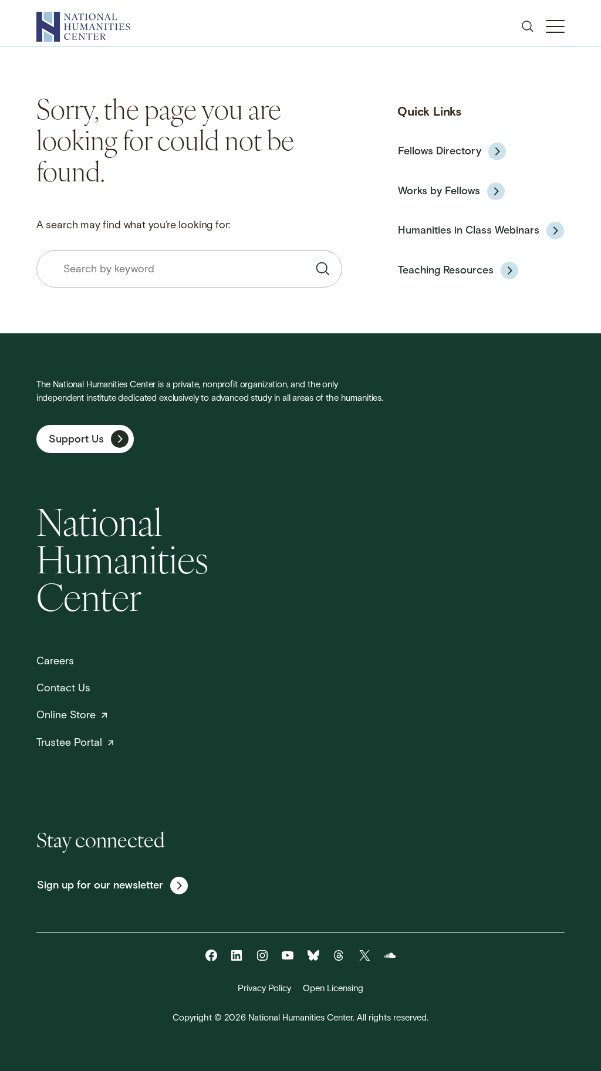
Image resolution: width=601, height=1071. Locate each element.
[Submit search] (323, 269)
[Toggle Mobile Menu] (555, 26)
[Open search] (528, 26)
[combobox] (189, 269)
